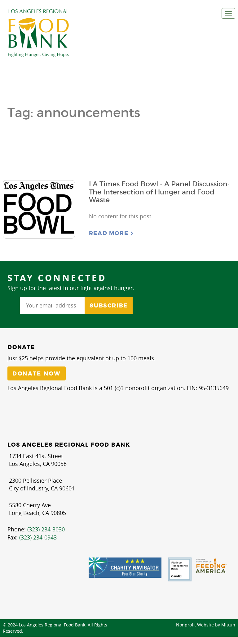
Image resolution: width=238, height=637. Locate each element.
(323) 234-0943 (38, 537)
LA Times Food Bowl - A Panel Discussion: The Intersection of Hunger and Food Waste (159, 192)
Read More (109, 233)
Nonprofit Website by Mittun (205, 625)
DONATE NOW (36, 373)
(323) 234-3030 (46, 529)
